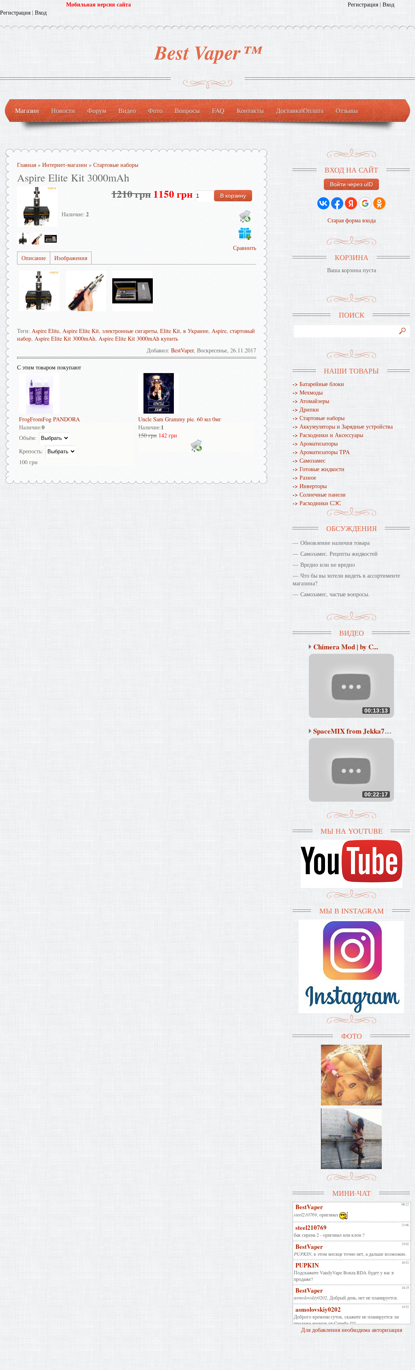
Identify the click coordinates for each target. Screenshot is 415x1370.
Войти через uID (351, 184)
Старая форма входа (351, 220)
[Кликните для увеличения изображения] (37, 206)
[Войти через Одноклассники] (379, 203)
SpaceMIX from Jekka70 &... (356, 731)
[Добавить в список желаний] (244, 233)
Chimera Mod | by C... (345, 647)
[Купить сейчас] (244, 216)
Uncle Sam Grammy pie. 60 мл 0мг (179, 419)
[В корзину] (196, 445)
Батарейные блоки (318, 384)
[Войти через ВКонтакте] (323, 203)
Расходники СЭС (317, 503)
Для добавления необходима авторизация (351, 1330)
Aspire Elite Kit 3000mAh (64, 338)
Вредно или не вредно (327, 564)
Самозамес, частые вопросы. (335, 594)
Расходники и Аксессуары (328, 435)
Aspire (219, 331)
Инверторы (310, 486)
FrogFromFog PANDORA (49, 419)
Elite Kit (170, 331)
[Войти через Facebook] (337, 203)
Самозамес (309, 460)
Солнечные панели (319, 494)
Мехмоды (308, 392)
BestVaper (182, 350)
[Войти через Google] (365, 203)
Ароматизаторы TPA (321, 452)
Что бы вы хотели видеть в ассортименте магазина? (346, 579)
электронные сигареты (129, 331)
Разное (304, 477)
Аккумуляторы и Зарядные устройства (343, 426)
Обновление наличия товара (335, 542)
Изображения (70, 258)
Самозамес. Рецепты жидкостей (339, 553)
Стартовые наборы (318, 418)
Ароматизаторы (315, 443)
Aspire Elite (45, 331)
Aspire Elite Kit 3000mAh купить (138, 338)
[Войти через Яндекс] (351, 203)
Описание (33, 258)
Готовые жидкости (318, 469)
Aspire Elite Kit (80, 331)
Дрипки (306, 409)
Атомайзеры (311, 401)
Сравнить (244, 248)
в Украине (195, 331)
